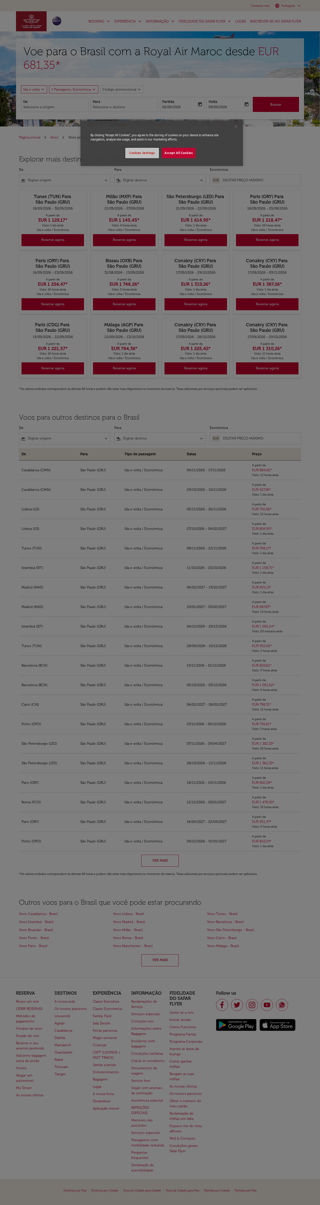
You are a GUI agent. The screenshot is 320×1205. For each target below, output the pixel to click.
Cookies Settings (142, 153)
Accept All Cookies (178, 153)
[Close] (236, 126)
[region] (161, 143)
